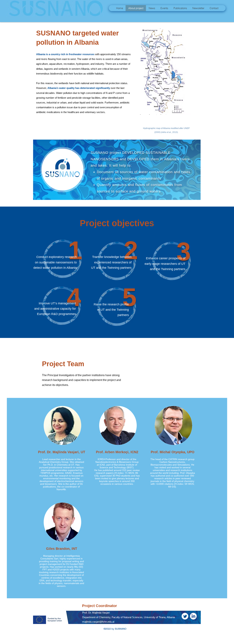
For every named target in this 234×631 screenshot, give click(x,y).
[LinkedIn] (193, 616)
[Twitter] (185, 616)
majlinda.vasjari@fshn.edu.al (98, 621)
